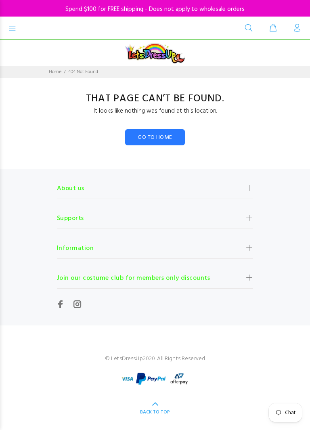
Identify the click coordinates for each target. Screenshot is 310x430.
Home (55, 72)
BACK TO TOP (155, 412)
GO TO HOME (155, 137)
